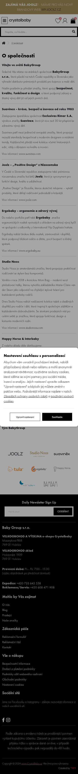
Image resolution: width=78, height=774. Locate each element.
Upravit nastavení (25, 416)
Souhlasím (57, 416)
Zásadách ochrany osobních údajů (26, 396)
